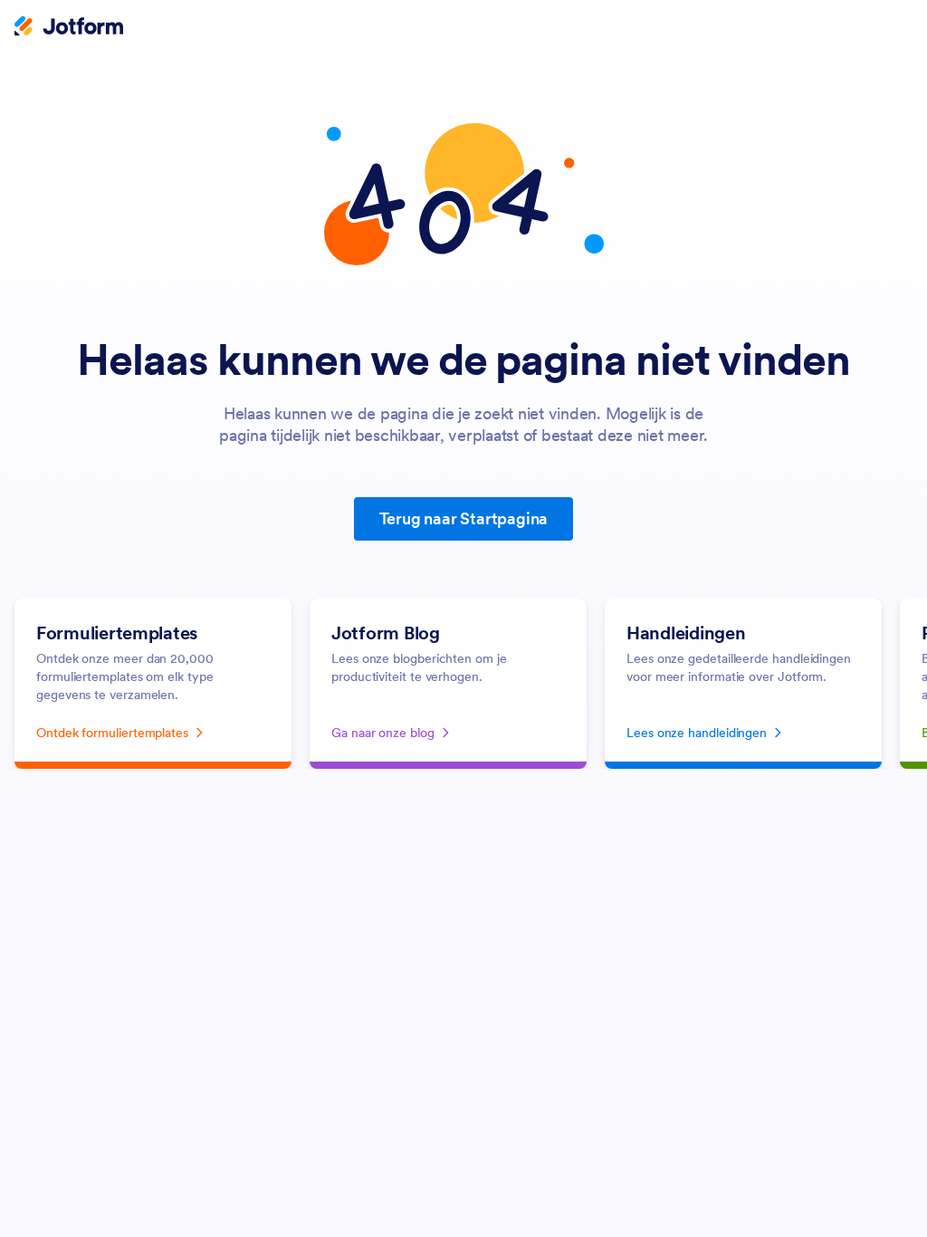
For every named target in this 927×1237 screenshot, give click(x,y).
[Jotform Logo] (68, 28)
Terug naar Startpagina (464, 518)
